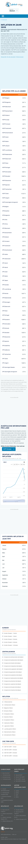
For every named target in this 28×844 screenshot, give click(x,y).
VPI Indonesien (6, 258)
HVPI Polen (5, 163)
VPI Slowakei (5, 332)
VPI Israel (4, 271)
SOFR (17, 795)
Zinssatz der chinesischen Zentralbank (13, 666)
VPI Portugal (5, 315)
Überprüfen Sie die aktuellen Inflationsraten (12, 57)
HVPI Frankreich (6, 128)
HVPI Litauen (5, 145)
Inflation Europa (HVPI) (21, 819)
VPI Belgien (5, 206)
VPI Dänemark (6, 228)
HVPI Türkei (5, 193)
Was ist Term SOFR (20, 777)
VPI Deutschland (7, 232)
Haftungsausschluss (6, 834)
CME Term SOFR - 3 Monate (10, 749)
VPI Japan (5, 280)
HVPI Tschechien (7, 189)
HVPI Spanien (6, 185)
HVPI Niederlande (7, 154)
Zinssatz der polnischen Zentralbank (12, 681)
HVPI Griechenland (7, 132)
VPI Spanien (5, 341)
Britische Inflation (8, 711)
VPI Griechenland (7, 250)
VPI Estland (5, 237)
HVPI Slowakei (6, 176)
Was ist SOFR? (19, 775)
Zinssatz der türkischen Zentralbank (12, 690)
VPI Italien (5, 276)
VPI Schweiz (5, 328)
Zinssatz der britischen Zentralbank (12, 663)
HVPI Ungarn (5, 198)
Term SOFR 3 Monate (20, 781)
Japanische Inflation (9, 726)
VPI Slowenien (6, 337)
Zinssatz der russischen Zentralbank (12, 684)
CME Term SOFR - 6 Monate (10, 752)
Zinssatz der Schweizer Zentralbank (12, 687)
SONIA (17, 797)
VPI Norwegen (6, 302)
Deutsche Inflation (8, 717)
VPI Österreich (6, 306)
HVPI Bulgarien (6, 102)
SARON (17, 791)
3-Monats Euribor (6, 777)
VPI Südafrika (6, 345)
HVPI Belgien (5, 98)
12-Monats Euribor (6, 779)
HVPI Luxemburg (7, 150)
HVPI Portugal (6, 167)
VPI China (5, 224)
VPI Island (5, 267)
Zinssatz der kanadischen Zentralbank (13, 675)
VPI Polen (5, 311)
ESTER (17, 793)
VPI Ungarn (5, 363)
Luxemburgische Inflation (10, 729)
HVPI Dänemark (6, 106)
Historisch (4, 19)
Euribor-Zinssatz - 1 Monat (10, 636)
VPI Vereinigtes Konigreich (9, 371)
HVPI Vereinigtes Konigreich (10, 202)
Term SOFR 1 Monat (20, 779)
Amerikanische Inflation (9, 705)
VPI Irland (5, 263)
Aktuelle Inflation (20, 809)
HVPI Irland (5, 137)
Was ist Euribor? (6, 773)
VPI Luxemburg (6, 289)
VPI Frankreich (6, 245)
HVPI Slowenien (6, 180)
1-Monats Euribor (6, 775)
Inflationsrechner (8, 702)
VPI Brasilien (5, 211)
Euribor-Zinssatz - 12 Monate (11, 645)
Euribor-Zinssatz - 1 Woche (10, 633)
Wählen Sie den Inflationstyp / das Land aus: (13, 446)
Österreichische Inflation (10, 732)
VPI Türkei (5, 358)
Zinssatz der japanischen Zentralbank (13, 672)
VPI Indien (5, 254)
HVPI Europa (5, 119)
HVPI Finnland (6, 124)
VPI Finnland (5, 241)
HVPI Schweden (6, 171)
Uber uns (14, 834)
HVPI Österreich (6, 158)
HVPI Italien (5, 141)
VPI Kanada (5, 284)
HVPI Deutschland (7, 111)
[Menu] (3, 16)
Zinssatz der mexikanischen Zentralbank (13, 678)
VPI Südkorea (6, 350)
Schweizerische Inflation (10, 735)
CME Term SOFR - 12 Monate (10, 755)
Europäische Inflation (9, 720)
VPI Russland (6, 319)
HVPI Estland (5, 115)
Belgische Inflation (8, 708)
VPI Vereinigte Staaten (8, 367)
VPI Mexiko (5, 293)
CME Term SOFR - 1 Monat (10, 746)
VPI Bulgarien (6, 215)
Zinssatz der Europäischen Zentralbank (13, 669)
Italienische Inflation (9, 723)
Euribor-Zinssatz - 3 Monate (10, 639)
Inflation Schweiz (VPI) (7, 821)
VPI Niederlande (6, 297)
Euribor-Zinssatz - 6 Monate (10, 642)
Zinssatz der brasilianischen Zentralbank (13, 660)
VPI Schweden (6, 324)
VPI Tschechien (6, 354)
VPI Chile (4, 219)
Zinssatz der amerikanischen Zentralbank (13, 657)
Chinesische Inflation (9, 714)
